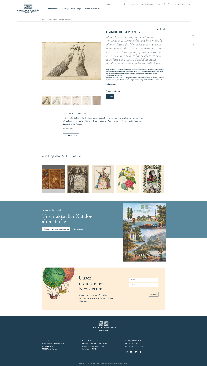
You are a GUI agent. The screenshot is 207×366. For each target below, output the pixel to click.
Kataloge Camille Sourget (71, 9)
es (183, 4)
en (178, 4)
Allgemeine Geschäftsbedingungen (111, 363)
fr (175, 4)
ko (189, 4)
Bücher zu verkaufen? (93, 9)
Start (43, 19)
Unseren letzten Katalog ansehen (56, 229)
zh (186, 4)
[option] (53, 179)
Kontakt (158, 4)
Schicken (153, 294)
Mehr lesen (72, 136)
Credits (126, 363)
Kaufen (110, 96)
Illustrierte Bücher (64, 19)
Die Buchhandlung (147, 4)
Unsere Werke (53, 9)
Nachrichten (134, 4)
